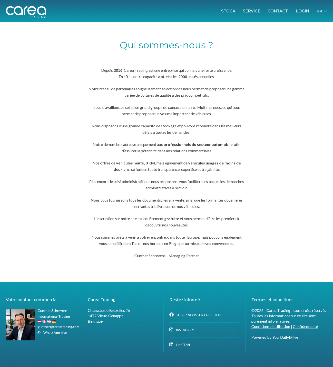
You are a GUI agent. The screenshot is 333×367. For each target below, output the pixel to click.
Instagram (185, 330)
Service (251, 11)
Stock (228, 11)
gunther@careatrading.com (58, 327)
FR (319, 11)
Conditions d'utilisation (270, 326)
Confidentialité (305, 326)
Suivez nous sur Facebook (198, 315)
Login (302, 11)
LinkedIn (182, 345)
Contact (278, 11)
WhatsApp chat (55, 332)
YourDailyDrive (285, 337)
